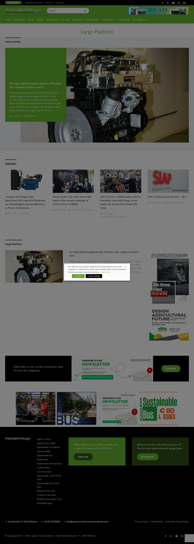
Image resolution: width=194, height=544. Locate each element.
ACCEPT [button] (78, 276)
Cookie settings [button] (94, 276)
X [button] (125, 266)
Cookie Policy (104, 272)
